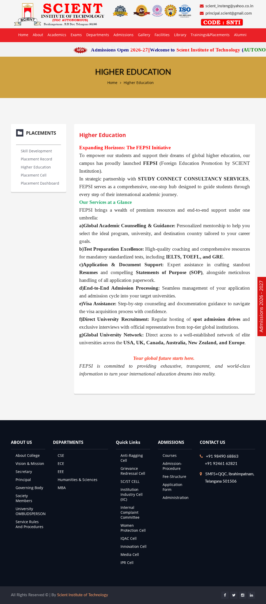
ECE (61, 463)
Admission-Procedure (172, 466)
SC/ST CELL (130, 481)
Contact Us (181, 47)
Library (180, 34)
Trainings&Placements (210, 34)
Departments (97, 34)
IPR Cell (127, 562)
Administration (176, 497)
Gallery (144, 34)
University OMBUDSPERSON (31, 511)
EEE (61, 471)
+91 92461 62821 (221, 464)
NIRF (107, 47)
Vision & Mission (30, 463)
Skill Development (36, 150)
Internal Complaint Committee (130, 512)
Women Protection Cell (133, 528)
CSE (61, 455)
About (38, 34)
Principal (23, 479)
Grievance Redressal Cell (133, 471)
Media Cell (130, 554)
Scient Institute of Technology (82, 595)
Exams (76, 34)
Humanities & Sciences (77, 479)
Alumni (240, 34)
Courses (170, 455)
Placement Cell (33, 175)
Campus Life (87, 47)
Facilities (162, 34)
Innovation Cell (134, 546)
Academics (57, 34)
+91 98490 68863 (222, 456)
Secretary (24, 471)
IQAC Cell (129, 538)
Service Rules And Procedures (29, 524)
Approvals (159, 47)
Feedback (138, 47)
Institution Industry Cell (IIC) (132, 494)
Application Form (172, 487)
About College (28, 455)
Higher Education (139, 82)
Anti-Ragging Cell (132, 458)
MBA (62, 487)
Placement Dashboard (40, 183)
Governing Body (29, 487)
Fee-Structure (174, 476)
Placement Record (36, 159)
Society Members (24, 498)
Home (23, 34)
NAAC (120, 47)
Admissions (124, 34)
